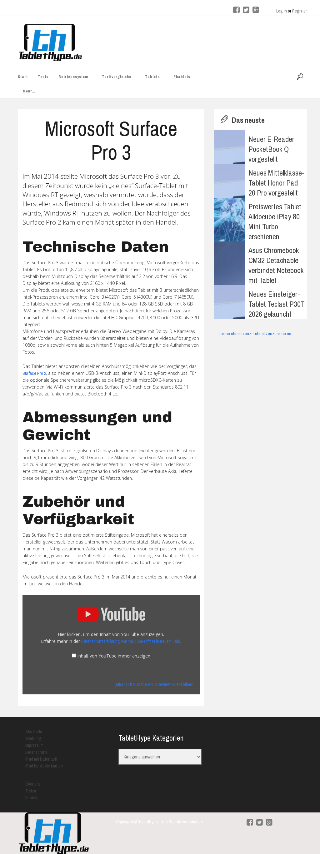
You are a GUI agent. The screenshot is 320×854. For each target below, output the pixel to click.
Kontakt (31, 798)
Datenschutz (36, 752)
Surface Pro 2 (34, 373)
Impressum (34, 745)
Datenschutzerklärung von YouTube (130, 641)
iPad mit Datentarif (41, 759)
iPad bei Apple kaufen (44, 766)
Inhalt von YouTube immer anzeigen (113, 656)
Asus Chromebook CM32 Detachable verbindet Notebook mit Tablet (276, 265)
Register (299, 11)
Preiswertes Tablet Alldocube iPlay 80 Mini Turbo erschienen (274, 221)
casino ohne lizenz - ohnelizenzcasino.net (255, 333)
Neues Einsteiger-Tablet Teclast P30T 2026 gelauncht (276, 304)
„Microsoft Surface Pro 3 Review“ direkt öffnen (153, 684)
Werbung (33, 738)
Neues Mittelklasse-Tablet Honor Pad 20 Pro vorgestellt (276, 183)
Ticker (30, 791)
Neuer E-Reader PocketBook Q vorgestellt (271, 149)
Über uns (33, 784)
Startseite (33, 731)
